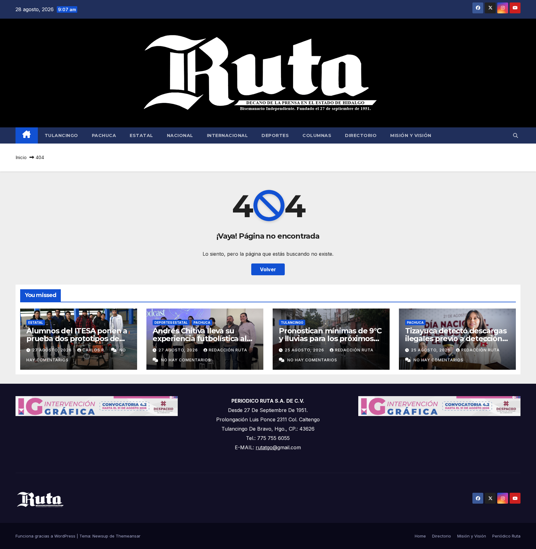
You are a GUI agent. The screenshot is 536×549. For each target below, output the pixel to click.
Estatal (141, 135)
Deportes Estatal (171, 322)
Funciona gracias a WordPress (46, 535)
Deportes (275, 135)
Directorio (361, 135)
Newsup (100, 535)
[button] (515, 135)
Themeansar (128, 535)
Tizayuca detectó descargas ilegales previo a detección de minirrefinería (456, 338)
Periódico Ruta (506, 535)
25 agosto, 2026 (305, 350)
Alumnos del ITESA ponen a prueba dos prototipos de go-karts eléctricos (76, 338)
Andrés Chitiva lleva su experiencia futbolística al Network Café (200, 338)
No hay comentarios (186, 360)
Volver (268, 269)
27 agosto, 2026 (52, 350)
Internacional (227, 135)
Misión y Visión (410, 135)
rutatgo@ (266, 447)
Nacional (180, 135)
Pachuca (104, 135)
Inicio (21, 157)
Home (420, 535)
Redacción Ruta (228, 350)
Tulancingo (61, 135)
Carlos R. (95, 350)
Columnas (316, 135)
